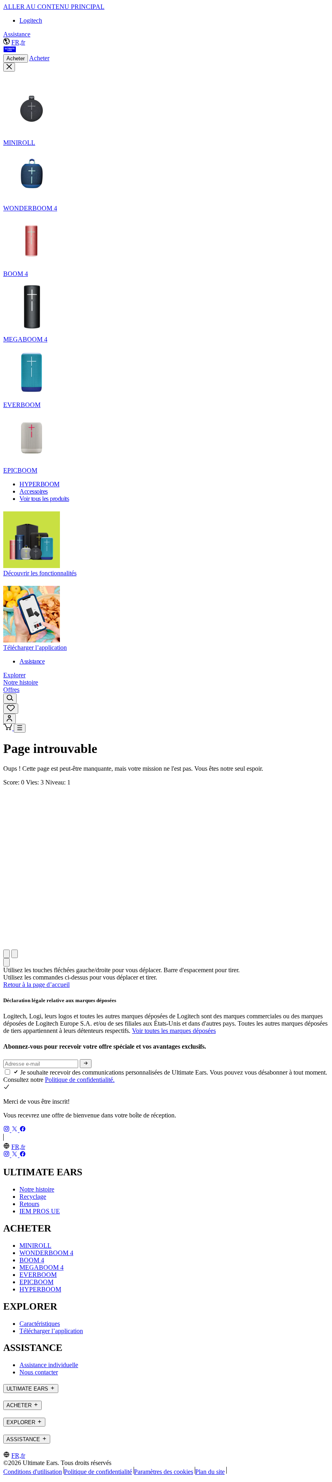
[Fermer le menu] (9, 67)
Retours (29, 1203)
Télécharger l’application (51, 1330)
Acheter (15, 58)
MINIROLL (35, 1245)
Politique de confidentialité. (80, 1079)
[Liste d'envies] (10, 709)
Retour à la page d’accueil (36, 984)
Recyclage (32, 1196)
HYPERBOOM (40, 1289)
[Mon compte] (9, 719)
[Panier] (8, 728)
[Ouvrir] (20, 728)
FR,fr (18, 42)
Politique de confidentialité (98, 1471)
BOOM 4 (31, 1260)
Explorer (14, 675)
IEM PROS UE (39, 1211)
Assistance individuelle (48, 1364)
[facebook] (22, 1129)
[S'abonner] (86, 1063)
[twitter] (15, 1129)
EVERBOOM (38, 1274)
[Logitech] (9, 50)
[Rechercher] (10, 698)
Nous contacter (38, 1372)
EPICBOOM (36, 1281)
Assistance (16, 34)
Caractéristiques (39, 1323)
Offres (11, 689)
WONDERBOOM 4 (46, 1252)
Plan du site (210, 1471)
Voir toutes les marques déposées (174, 1030)
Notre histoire (20, 682)
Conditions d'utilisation (32, 1471)
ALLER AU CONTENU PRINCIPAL (53, 6)
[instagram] (7, 1129)
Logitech (30, 20)
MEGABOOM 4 (41, 1267)
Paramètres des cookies (163, 1471)
